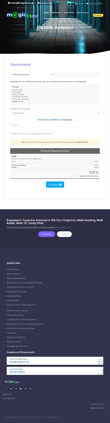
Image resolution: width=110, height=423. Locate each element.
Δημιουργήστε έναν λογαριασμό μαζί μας (25, 324)
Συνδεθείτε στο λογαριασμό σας (21, 328)
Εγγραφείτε (46, 234)
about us (7, 394)
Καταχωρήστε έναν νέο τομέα (20, 287)
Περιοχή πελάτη (14, 341)
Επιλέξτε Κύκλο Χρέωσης (20, 109)
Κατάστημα (55, 13)
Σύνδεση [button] (98, 15)
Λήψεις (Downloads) (16, 278)
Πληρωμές (11, 332)
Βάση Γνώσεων (83, 13)
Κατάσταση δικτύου (15, 315)
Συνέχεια (53, 184)
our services (9, 398)
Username (14, 125)
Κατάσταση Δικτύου (51, 18)
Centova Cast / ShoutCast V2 (21, 305)
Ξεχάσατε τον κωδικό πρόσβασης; (22, 319)
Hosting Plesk (13, 300)
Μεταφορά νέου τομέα (17, 291)
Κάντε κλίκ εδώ (82, 142)
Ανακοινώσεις (69, 13)
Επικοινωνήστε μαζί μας (17, 310)
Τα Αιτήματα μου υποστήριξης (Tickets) (24, 282)
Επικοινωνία (65, 18)
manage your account (17, 346)
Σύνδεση (64, 234)
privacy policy (98, 404)
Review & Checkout (16, 337)
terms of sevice (97, 408)
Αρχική (46, 13)
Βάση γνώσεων (14, 273)
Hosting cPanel (14, 296)
